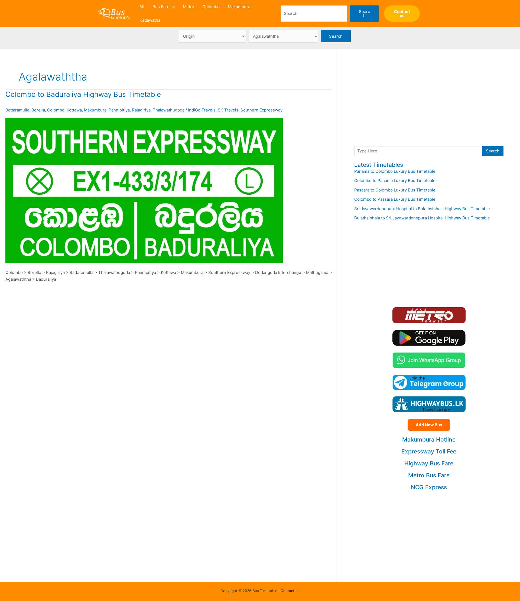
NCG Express (429, 487)
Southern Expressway (261, 110)
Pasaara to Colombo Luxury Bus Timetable (394, 190)
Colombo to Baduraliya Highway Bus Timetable (83, 94)
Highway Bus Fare (428, 463)
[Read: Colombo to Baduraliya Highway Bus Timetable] (144, 190)
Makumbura (239, 6)
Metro (188, 6)
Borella (38, 110)
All (141, 6)
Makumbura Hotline (429, 439)
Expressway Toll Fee (428, 451)
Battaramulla (17, 110)
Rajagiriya (141, 110)
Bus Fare (161, 6)
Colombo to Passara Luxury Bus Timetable (394, 199)
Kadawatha (149, 20)
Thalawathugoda (168, 110)
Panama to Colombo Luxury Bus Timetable (394, 171)
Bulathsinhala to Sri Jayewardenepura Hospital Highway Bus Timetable (422, 217)
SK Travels (228, 110)
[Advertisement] (428, 103)
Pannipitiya (119, 110)
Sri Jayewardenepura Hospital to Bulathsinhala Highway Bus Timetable (422, 208)
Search (364, 13)
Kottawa (74, 110)
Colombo (211, 6)
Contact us (290, 591)
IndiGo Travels (202, 110)
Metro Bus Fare (429, 475)
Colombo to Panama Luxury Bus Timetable (394, 180)
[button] (172, 7)
